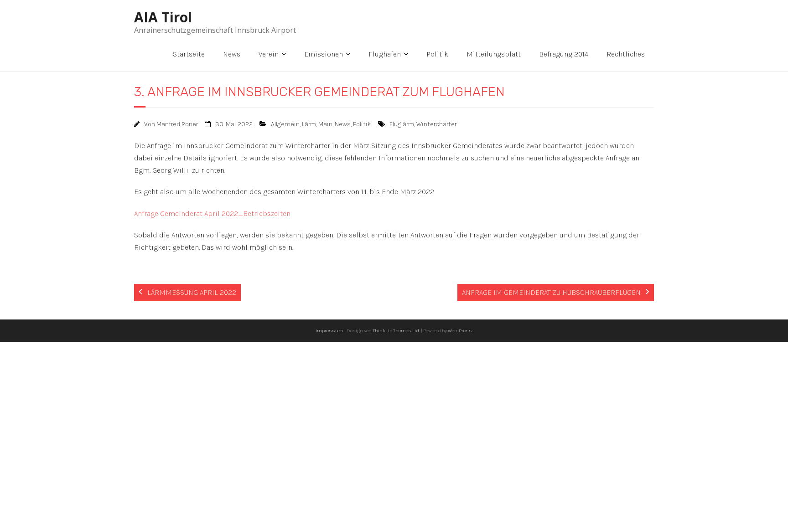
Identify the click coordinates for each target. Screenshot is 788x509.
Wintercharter (436, 124)
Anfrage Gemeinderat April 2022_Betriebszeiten (212, 213)
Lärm (309, 124)
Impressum (329, 331)
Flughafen (384, 54)
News (231, 54)
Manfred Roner (177, 124)
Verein (269, 54)
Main (325, 124)
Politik (437, 54)
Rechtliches (626, 54)
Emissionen (323, 54)
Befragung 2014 (563, 54)
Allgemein (285, 124)
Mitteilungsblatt (494, 54)
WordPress (460, 331)
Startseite (189, 54)
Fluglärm (401, 124)
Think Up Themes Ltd (396, 331)
